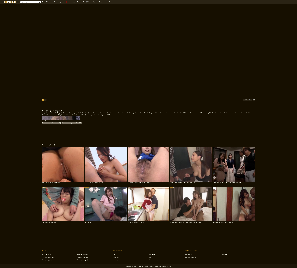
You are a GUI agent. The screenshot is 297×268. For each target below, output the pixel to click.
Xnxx (149, 257)
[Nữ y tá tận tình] (105, 204)
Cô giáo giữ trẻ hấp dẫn (49, 222)
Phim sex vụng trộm (83, 260)
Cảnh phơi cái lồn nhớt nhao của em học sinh (141, 182)
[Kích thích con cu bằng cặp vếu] (105, 164)
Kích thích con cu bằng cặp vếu (94, 182)
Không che (60, 2)
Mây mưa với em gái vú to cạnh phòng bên (182, 182)
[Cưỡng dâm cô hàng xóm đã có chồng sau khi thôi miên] (191, 204)
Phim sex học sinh (82, 254)
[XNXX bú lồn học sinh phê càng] (63, 164)
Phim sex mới (188, 254)
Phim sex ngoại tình (47, 260)
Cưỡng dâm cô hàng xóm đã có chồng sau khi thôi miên (186, 222)
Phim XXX (45, 2)
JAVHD (53, 2)
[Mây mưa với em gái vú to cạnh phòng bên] (191, 164)
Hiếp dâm (101, 2)
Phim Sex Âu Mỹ (56, 123)
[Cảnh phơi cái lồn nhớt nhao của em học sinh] (148, 164)
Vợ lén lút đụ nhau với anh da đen (223, 222)
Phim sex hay (91, 2)
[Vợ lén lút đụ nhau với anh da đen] (234, 204)
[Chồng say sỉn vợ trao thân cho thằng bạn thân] (234, 164)
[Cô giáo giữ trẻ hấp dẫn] (63, 204)
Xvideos (115, 260)
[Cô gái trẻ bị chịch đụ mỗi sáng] (148, 204)
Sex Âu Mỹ (80, 2)
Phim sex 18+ (46, 123)
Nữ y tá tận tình (89, 222)
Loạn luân (109, 2)
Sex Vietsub (71, 2)
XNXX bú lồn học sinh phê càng (51, 182)
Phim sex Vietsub (153, 260)
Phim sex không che (68, 123)
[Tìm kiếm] (39, 2)
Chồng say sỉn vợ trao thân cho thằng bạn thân (227, 182)
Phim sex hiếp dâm (190, 257)
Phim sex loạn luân (82, 257)
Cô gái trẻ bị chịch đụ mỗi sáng (137, 222)
